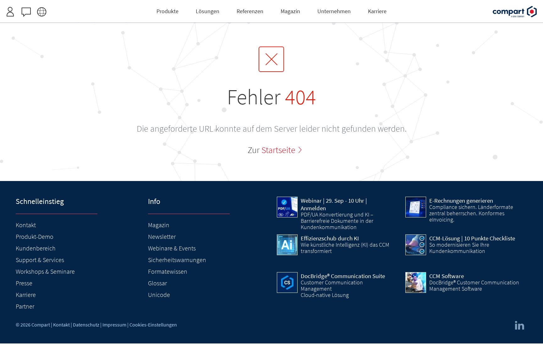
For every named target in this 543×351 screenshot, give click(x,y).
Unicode (159, 295)
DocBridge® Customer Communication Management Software (474, 285)
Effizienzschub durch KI (330, 238)
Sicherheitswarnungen (177, 260)
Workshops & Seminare (45, 271)
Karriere (26, 295)
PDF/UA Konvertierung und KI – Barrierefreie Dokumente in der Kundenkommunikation (337, 221)
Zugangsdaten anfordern (297, 3)
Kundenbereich (36, 248)
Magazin (158, 225)
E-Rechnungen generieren (461, 200)
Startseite (278, 150)
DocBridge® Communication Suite (343, 276)
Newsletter (162, 236)
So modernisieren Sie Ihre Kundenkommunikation (459, 248)
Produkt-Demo (34, 236)
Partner (25, 306)
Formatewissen (167, 271)
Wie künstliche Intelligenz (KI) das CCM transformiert (345, 248)
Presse (24, 283)
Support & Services (40, 260)
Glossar (157, 283)
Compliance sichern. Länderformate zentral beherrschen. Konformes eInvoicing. (471, 213)
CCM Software (446, 276)
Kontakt (26, 225)
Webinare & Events (172, 248)
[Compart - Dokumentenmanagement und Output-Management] (515, 11)
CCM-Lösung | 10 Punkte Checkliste (472, 238)
